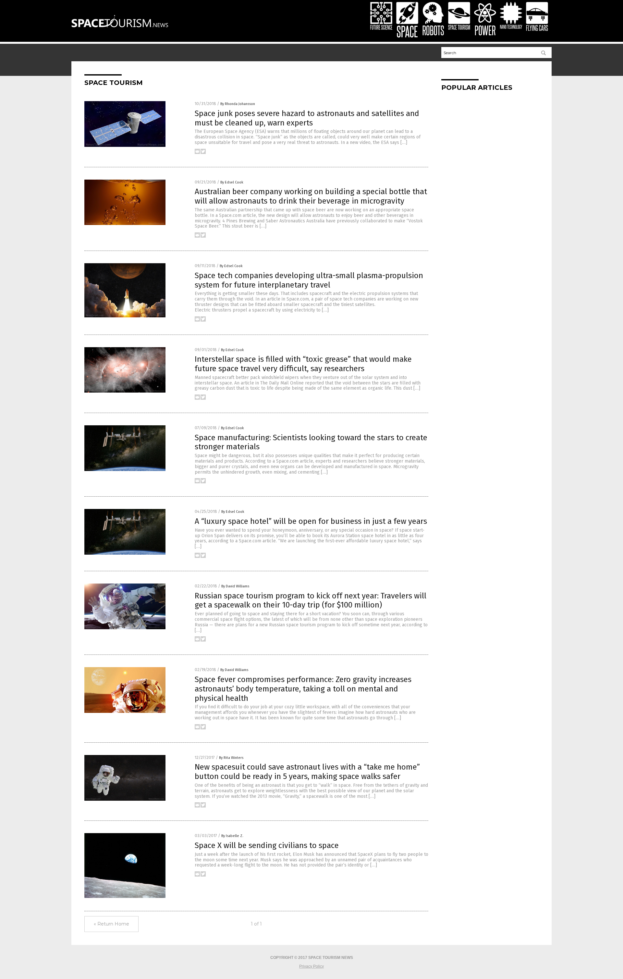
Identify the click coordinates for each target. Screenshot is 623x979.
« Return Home (111, 924)
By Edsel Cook (231, 182)
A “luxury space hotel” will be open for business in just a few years (311, 521)
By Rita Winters (231, 758)
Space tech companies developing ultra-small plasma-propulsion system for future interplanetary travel (309, 280)
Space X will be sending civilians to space (267, 845)
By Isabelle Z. (232, 836)
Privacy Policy (311, 966)
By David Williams (235, 586)
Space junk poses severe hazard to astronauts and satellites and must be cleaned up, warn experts (307, 118)
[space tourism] (119, 30)
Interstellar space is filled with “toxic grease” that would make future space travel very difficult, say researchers (303, 364)
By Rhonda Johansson (237, 104)
